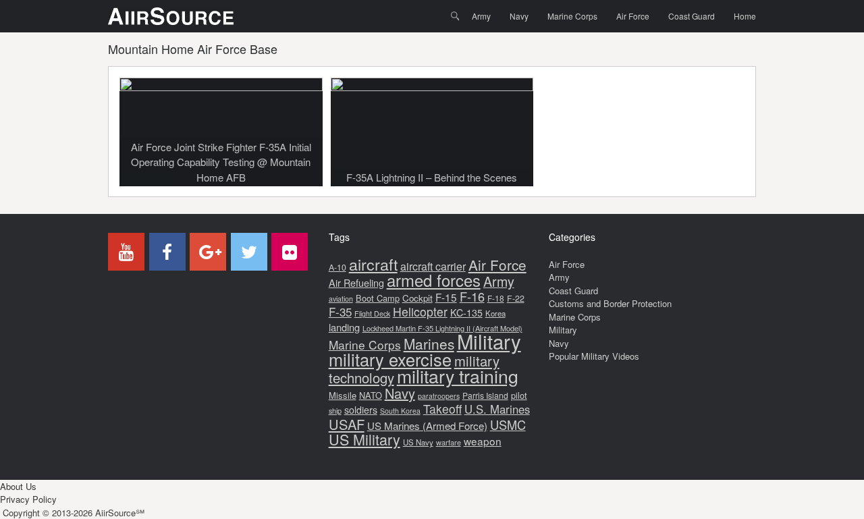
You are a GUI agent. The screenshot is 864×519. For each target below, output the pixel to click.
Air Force (632, 16)
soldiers (360, 409)
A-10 (337, 267)
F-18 (495, 298)
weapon (483, 440)
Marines (429, 343)
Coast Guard (691, 16)
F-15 (446, 297)
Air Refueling (356, 282)
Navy (519, 16)
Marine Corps (572, 16)
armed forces (434, 280)
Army (481, 16)
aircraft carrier (433, 266)
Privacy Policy (28, 499)
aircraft (373, 263)
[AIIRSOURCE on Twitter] (249, 252)
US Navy (418, 442)
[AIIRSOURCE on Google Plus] (208, 252)
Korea (495, 313)
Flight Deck (372, 313)
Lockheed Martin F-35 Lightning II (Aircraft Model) (442, 328)
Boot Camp (378, 298)
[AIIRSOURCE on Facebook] (167, 252)
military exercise (390, 359)
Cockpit (417, 298)
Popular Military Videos (594, 356)
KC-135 (466, 312)
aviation (341, 299)
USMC (508, 424)
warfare (448, 442)
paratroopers (439, 396)
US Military (364, 439)
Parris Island (485, 395)
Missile (342, 395)
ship (335, 410)
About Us (18, 486)
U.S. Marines (497, 409)
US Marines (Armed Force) (427, 425)
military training (457, 375)
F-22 (515, 298)
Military (489, 341)
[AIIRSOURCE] (171, 16)
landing (344, 327)
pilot (519, 395)
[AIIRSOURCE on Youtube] (126, 252)
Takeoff (442, 408)
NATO (370, 395)
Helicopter (420, 311)
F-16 (472, 296)
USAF (346, 424)
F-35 (340, 311)
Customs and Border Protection (610, 303)
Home (745, 16)
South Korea (400, 411)
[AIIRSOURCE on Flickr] (289, 252)
